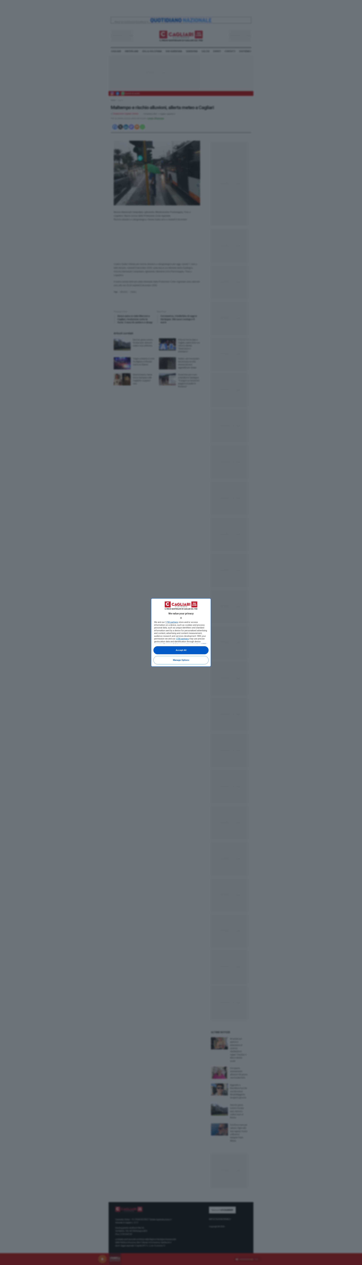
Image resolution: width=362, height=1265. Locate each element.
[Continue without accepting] (181, 618)
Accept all (181, 650)
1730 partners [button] (171, 622)
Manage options (181, 660)
